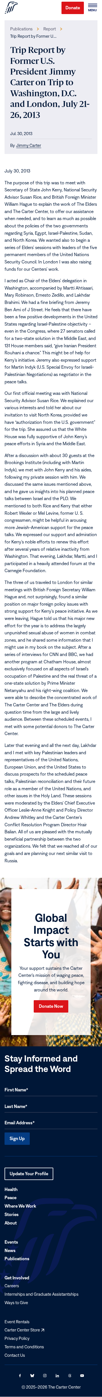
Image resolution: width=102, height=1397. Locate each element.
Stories (12, 1214)
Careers (12, 1285)
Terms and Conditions (24, 1346)
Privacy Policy (17, 1338)
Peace (10, 1197)
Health (11, 1189)
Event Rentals (17, 1321)
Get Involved (17, 1277)
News (10, 1250)
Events (11, 1241)
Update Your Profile (29, 1175)
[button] (92, 8)
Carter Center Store (24, 1329)
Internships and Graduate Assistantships (41, 1294)
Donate (72, 7)
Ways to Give (16, 1302)
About (11, 1222)
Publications (21, 28)
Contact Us (15, 1355)
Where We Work (20, 1205)
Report (49, 28)
